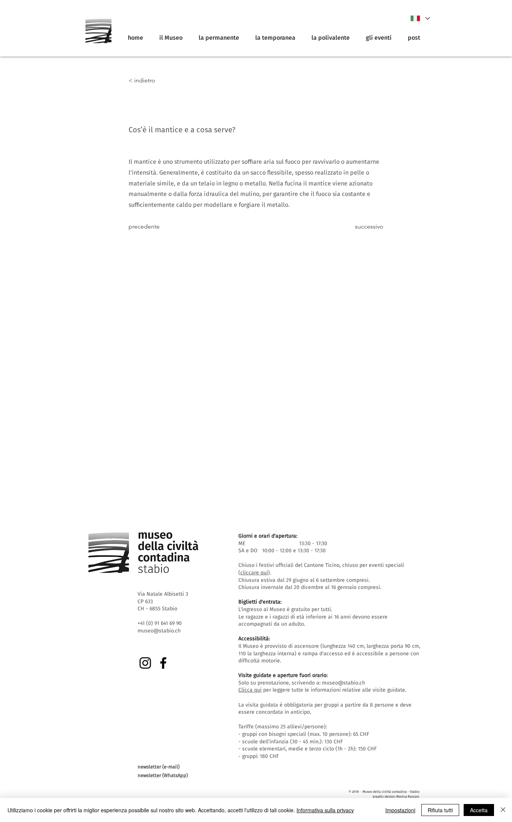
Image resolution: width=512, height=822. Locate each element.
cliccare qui (254, 572)
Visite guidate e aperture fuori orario (282, 675)
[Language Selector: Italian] (420, 18)
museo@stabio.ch (343, 683)
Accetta (479, 810)
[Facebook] (163, 663)
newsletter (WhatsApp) (163, 775)
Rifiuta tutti (440, 810)
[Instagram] (145, 663)
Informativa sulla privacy (325, 810)
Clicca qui (250, 690)
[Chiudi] (503, 810)
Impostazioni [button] (400, 810)
